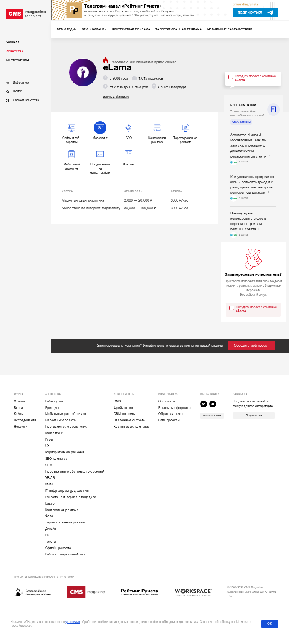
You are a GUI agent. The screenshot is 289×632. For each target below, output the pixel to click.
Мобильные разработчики (65, 414)
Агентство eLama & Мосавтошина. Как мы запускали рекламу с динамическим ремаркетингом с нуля (249, 145)
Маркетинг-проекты (61, 420)
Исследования (25, 420)
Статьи (19, 401)
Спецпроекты (169, 420)
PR (47, 535)
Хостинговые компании (131, 426)
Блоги (18, 408)
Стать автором (241, 122)
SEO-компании (56, 459)
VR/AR (50, 478)
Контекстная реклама (62, 510)
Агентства (15, 51)
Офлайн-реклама (58, 548)
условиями (72, 622)
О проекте (166, 401)
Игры (49, 439)
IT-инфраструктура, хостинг (67, 491)
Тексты (50, 541)
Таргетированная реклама (65, 522)
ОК (269, 624)
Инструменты (17, 60)
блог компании (243, 105)
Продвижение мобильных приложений (75, 471)
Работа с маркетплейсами (65, 554)
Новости (20, 426)
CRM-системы (124, 414)
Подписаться (254, 415)
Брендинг (52, 408)
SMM (49, 484)
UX (47, 446)
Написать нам (212, 415)
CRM (49, 465)
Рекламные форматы (174, 408)
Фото (49, 516)
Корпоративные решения (64, 452)
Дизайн (50, 529)
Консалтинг (54, 433)
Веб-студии (54, 401)
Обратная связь (170, 414)
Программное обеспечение (66, 426)
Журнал (13, 42)
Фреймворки (123, 408)
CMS (117, 401)
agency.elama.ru (116, 96)
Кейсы (19, 414)
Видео (50, 503)
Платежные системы (130, 420)
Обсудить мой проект (251, 345)
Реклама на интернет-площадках (70, 497)
